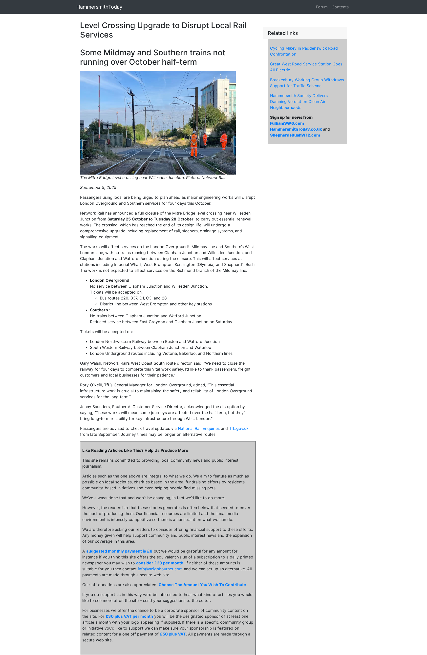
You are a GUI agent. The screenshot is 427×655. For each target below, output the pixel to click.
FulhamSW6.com (287, 123)
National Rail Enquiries (199, 428)
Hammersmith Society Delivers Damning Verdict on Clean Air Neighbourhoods (299, 101)
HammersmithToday (99, 7)
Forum (322, 6)
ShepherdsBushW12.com (295, 135)
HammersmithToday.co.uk (296, 129)
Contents (340, 6)
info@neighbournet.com (160, 568)
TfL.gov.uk (239, 428)
